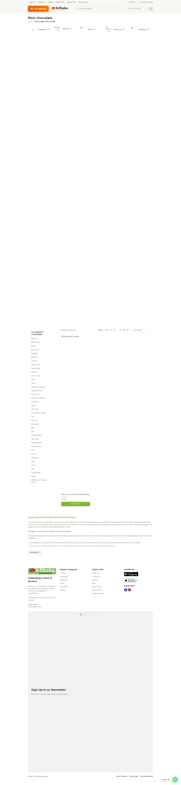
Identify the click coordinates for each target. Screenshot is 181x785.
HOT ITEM (34, 409)
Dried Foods (35, 394)
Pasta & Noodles (36, 443)
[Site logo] (60, 8)
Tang (32, 469)
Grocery (33, 405)
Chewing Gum (35, 364)
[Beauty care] (116, 29)
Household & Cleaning (38, 413)
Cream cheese (35, 376)
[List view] (121, 330)
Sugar (33, 461)
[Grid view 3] (124, 330)
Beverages (34, 353)
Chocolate (64, 497)
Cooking (33, 372)
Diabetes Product (36, 390)
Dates (33, 383)
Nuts (32, 431)
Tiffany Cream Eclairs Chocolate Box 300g (75, 494)
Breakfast (34, 357)
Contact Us (41, 2)
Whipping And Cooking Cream (38, 481)
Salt (32, 450)
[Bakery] (90, 29)
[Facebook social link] (125, 589)
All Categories (40, 8)
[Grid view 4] (127, 330)
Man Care (34, 420)
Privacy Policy (83, 2)
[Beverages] (141, 29)
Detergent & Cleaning (38, 387)
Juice (32, 417)
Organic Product (36, 435)
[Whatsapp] (175, 779)
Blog (93, 583)
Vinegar (33, 476)
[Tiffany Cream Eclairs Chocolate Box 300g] (75, 414)
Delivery (50, 2)
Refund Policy (71, 2)
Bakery (33, 346)
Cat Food (34, 361)
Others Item (35, 439)
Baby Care (34, 338)
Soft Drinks (35, 458)
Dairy (33, 379)
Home (30, 21)
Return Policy (60, 2)
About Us (32, 2)
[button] (75, 504)
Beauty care (35, 350)
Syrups (33, 465)
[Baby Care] (65, 28)
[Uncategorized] (40, 29)
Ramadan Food (36, 446)
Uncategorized (35, 472)
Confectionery (35, 368)
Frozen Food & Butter (38, 398)
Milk (32, 428)
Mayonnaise (35, 424)
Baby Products (36, 342)
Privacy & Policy (98, 593)
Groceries (34, 402)
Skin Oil (33, 454)
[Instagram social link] (129, 589)
